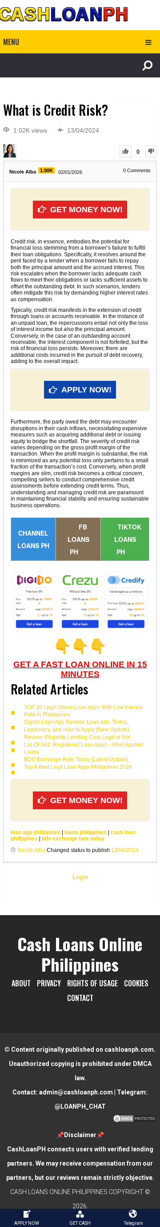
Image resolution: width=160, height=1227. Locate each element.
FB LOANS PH (78, 539)
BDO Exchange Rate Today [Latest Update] (76, 759)
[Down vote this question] (151, 151)
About (21, 983)
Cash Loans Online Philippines (80, 954)
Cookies (136, 983)
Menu (11, 41)
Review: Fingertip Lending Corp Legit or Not (77, 737)
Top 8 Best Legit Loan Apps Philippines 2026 (78, 767)
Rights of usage (92, 983)
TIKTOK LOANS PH (127, 539)
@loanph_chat (80, 1106)
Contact (80, 998)
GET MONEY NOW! (86, 209)
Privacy (49, 983)
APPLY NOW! (86, 389)
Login (80, 876)
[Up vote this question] (126, 151)
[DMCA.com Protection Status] (134, 1120)
